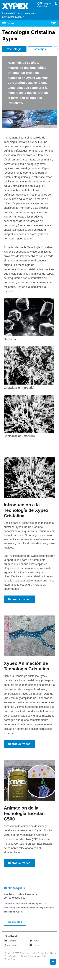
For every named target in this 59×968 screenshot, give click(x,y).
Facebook (12, 945)
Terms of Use (10, 959)
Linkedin (12, 940)
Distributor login (56, 3)
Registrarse (15, 921)
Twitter (36, 940)
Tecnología (14, 49)
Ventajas (40, 49)
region (52, 23)
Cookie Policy (41, 956)
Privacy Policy (27, 956)
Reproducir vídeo (19, 599)
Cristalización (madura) (19, 436)
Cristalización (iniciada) (19, 387)
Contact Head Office (46, 953)
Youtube (37, 945)
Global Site (42, 6)
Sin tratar (10, 339)
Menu (11, 23)
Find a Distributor (12, 956)
